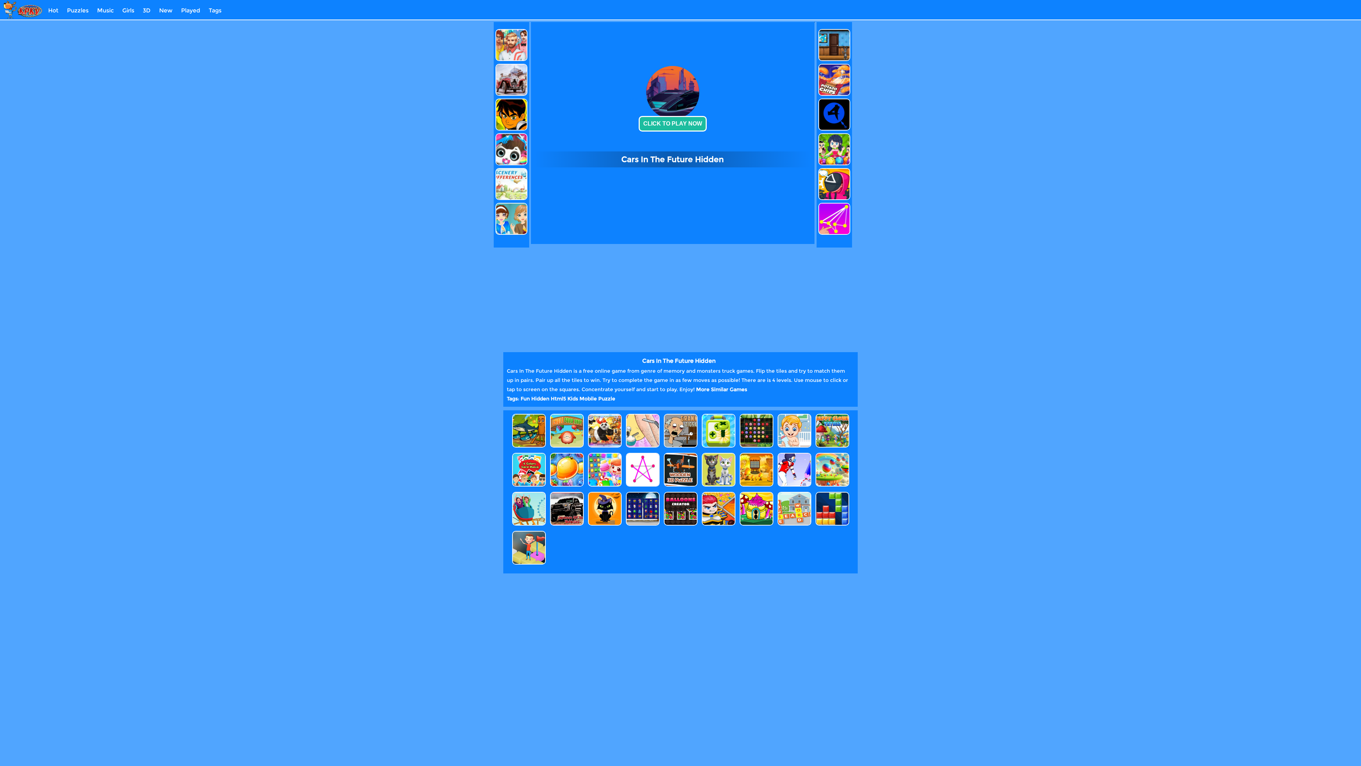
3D (147, 10)
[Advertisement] (461, 128)
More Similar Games (721, 389)
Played (190, 10)
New (166, 10)
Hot (53, 10)
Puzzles (78, 10)
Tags (215, 10)
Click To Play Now (672, 124)
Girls (128, 10)
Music (105, 10)
